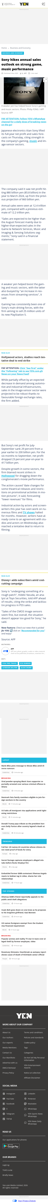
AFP (25, 73)
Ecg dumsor (25, 663)
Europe (4, 854)
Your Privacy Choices (27, 1200)
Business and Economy (20, 48)
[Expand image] (45, 80)
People (4, 959)
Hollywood (8, 475)
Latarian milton (9, 668)
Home (4, 48)
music (33, 141)
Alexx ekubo (26, 668)
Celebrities (5, 772)
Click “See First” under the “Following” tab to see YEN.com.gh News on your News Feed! (22, 370)
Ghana (4, 867)
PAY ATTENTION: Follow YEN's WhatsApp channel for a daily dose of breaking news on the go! (23, 121)
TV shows (29, 512)
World (4, 804)
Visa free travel (9, 663)
